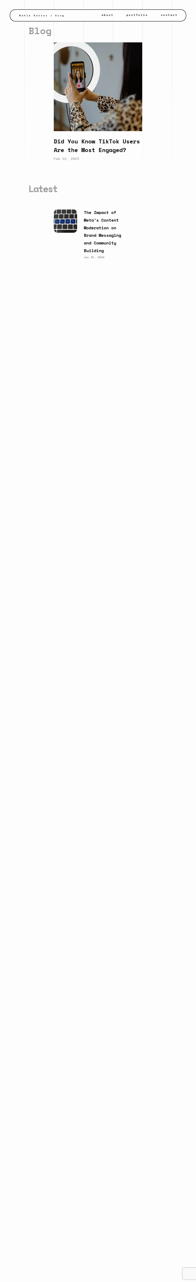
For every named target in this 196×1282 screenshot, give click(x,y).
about (108, 15)
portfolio (137, 15)
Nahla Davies (33, 15)
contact (169, 15)
